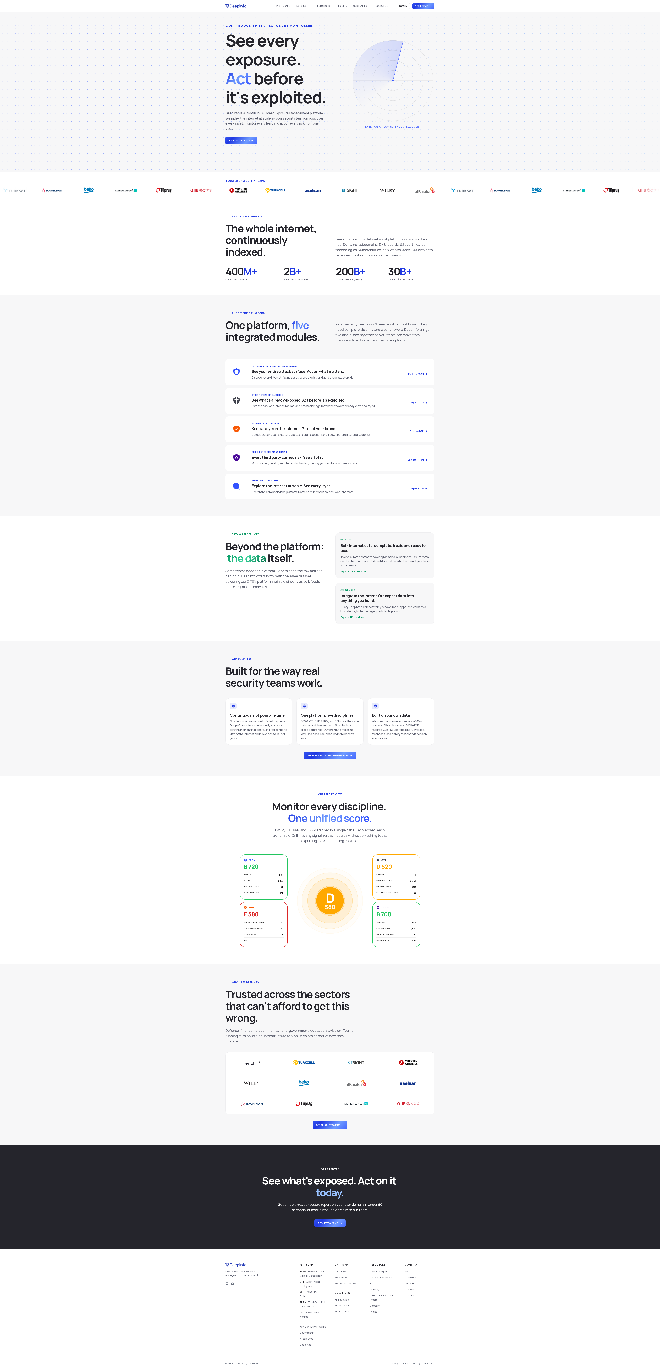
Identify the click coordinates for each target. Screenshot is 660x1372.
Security (416, 1363)
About (408, 1271)
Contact (409, 1295)
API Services (341, 1277)
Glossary (374, 1289)
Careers (409, 1289)
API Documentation (345, 1283)
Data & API (302, 5)
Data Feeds (341, 1271)
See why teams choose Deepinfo (328, 755)
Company (411, 1264)
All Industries (342, 1299)
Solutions (323, 5)
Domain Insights (378, 1271)
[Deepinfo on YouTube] (232, 1283)
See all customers (328, 1125)
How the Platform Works (313, 1326)
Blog (372, 1283)
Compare (375, 1305)
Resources (379, 5)
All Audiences (342, 1311)
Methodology (307, 1332)
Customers (360, 5)
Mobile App (305, 1344)
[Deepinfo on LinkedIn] (227, 1283)
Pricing (342, 5)
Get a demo (421, 6)
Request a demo (239, 140)
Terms (405, 1363)
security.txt (429, 1363)
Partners (409, 1283)
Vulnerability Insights (381, 1277)
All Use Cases (342, 1305)
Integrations (306, 1338)
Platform (282, 5)
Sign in (403, 6)
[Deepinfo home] (236, 6)
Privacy (394, 1363)
